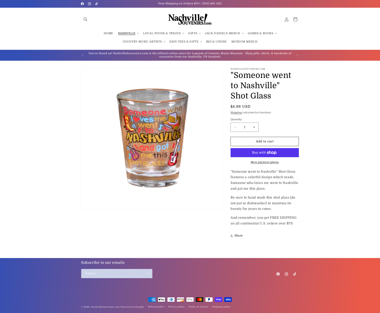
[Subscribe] (147, 273)
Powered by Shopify (132, 307)
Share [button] (239, 235)
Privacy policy (176, 306)
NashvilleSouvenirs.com (105, 307)
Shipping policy (221, 306)
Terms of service (198, 306)
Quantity (236, 119)
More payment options (265, 162)
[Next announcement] (297, 55)
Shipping (236, 112)
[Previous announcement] (82, 55)
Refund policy (156, 306)
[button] (85, 19)
